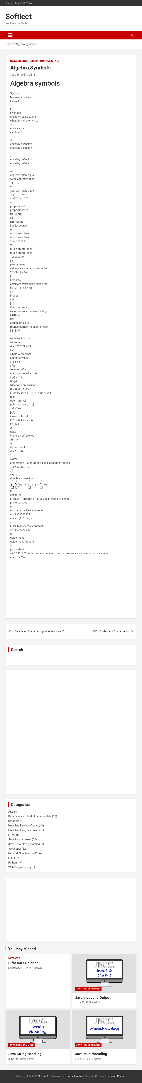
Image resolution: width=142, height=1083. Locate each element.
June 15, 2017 (18, 74)
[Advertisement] (71, 588)
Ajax (10, 811)
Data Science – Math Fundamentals (29, 816)
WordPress (117, 1076)
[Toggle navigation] (10, 35)
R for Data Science (23, 963)
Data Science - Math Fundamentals (35, 60)
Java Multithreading (91, 1054)
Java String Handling (25, 1054)
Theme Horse (73, 1076)
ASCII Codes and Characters (109, 631)
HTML (12, 834)
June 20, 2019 (83, 1002)
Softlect (19, 16)
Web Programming (19, 867)
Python (12, 862)
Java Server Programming (24, 844)
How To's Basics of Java (23, 825)
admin (32, 74)
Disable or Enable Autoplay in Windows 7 (39, 631)
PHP (10, 858)
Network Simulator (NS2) (23, 853)
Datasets (13, 821)
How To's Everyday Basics (24, 830)
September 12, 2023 (20, 967)
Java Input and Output (93, 997)
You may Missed (22, 949)
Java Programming (19, 839)
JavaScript (14, 848)
